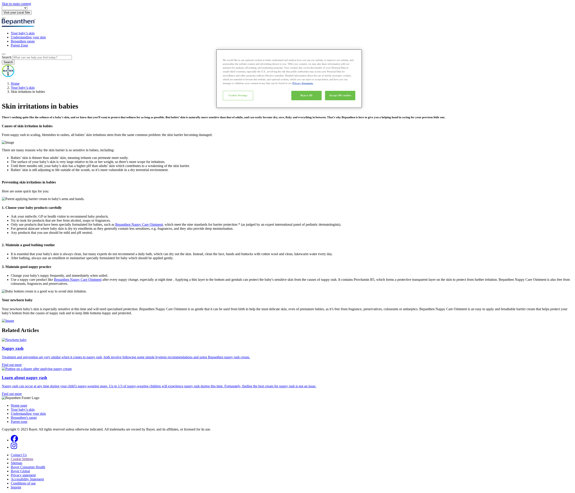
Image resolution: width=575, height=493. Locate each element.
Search (6, 57)
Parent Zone (19, 45)
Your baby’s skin (23, 33)
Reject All (306, 95)
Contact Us (19, 455)
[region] (289, 78)
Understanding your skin (28, 37)
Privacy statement (23, 475)
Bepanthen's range (24, 417)
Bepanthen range (23, 41)
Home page (19, 405)
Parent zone (19, 422)
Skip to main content (16, 4)
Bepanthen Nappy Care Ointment (139, 224)
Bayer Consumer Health (28, 467)
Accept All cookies (340, 95)
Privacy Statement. (302, 83)
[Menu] (3, 18)
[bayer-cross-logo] (8, 76)
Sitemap (16, 463)
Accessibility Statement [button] (27, 479)
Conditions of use (23, 483)
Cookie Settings (238, 95)
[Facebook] (14, 440)
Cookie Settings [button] (22, 459)
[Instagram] (14, 447)
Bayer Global (20, 471)
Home (15, 83)
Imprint (16, 487)
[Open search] (3, 54)
